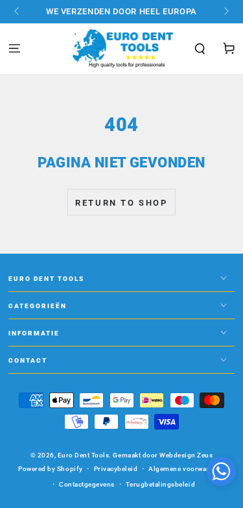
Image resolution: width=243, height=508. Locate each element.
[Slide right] (225, 11)
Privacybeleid (116, 468)
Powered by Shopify (50, 468)
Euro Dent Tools (84, 455)
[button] (200, 49)
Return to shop (121, 203)
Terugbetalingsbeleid (160, 484)
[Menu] (14, 49)
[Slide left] (17, 11)
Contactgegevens (87, 484)
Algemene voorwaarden (186, 468)
